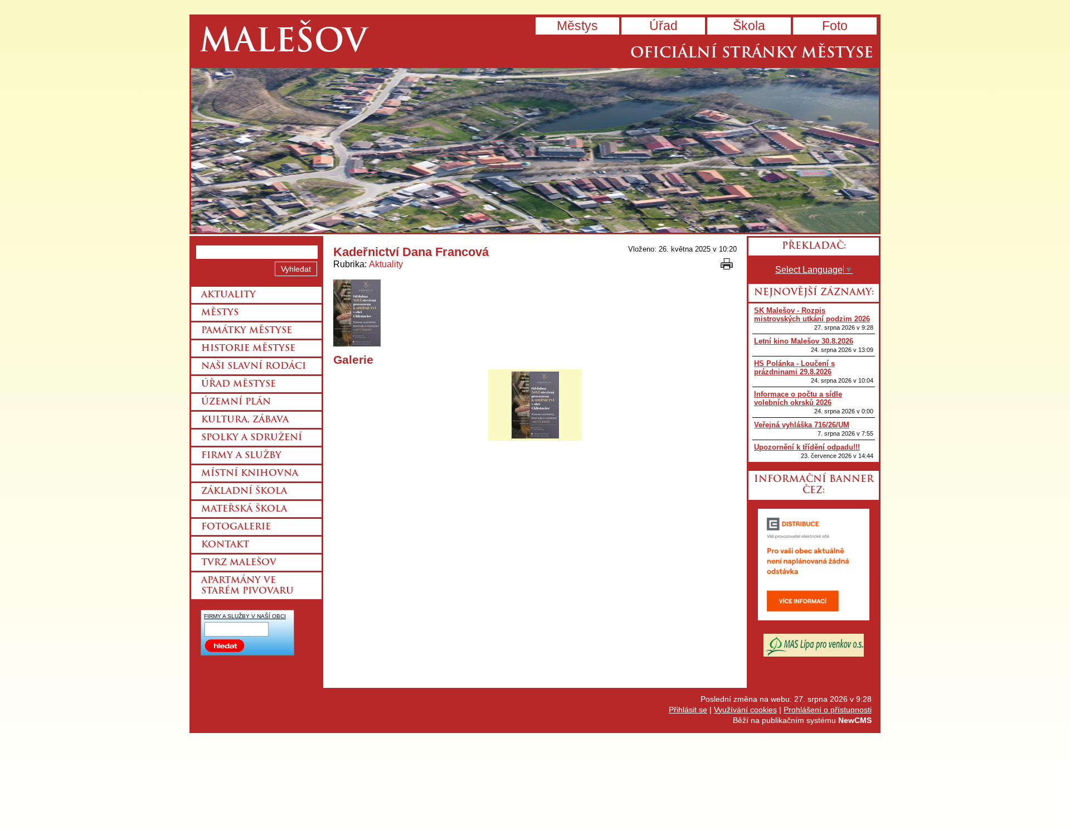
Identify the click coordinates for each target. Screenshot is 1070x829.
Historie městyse (248, 348)
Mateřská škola (244, 509)
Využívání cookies (745, 709)
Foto (835, 25)
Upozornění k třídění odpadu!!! (807, 447)
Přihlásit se (688, 709)
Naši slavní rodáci (253, 366)
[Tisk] (726, 264)
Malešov (283, 43)
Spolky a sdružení (251, 437)
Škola (749, 25)
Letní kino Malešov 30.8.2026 (803, 341)
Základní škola (244, 491)
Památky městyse (246, 330)
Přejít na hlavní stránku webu (535, 150)
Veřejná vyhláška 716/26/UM (801, 425)
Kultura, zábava (245, 420)
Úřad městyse (238, 384)
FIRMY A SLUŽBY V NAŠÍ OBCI (245, 616)
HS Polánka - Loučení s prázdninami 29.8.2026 (794, 367)
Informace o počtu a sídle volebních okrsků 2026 (798, 398)
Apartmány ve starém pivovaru (247, 586)
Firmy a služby (241, 455)
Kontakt (225, 545)
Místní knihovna (249, 473)
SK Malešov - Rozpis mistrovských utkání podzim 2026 (812, 314)
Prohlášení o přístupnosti (828, 709)
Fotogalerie (236, 527)
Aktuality (386, 264)
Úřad (663, 25)
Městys (577, 25)
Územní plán (236, 402)
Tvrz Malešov (238, 562)
